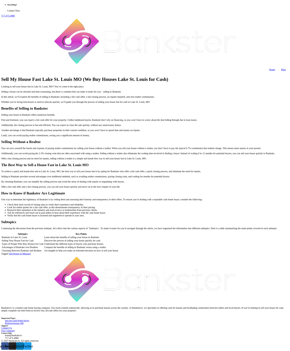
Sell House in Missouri (20, 253)
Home (272, 69)
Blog (283, 69)
